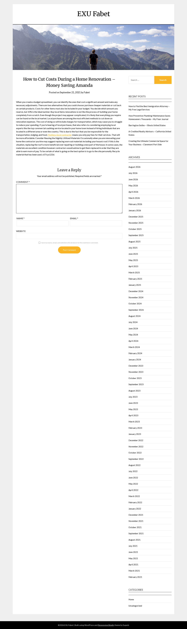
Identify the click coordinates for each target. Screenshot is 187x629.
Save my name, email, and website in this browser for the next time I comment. (69, 243)
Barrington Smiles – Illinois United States (147, 125)
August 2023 (134, 390)
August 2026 (134, 167)
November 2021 (136, 521)
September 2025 (136, 235)
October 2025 (135, 229)
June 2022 (133, 477)
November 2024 (136, 297)
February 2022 (135, 502)
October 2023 (135, 378)
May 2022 (133, 483)
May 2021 (133, 558)
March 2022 (134, 496)
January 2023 (135, 434)
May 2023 (133, 409)
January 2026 (135, 210)
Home (131, 599)
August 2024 (134, 316)
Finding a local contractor (60, 134)
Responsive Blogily (106, 625)
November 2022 (136, 446)
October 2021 (135, 527)
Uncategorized (135, 605)
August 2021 (134, 539)
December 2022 (136, 440)
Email (74, 218)
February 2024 (135, 353)
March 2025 (134, 272)
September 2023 (136, 384)
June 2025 (133, 254)
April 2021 (133, 564)
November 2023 (136, 372)
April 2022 (133, 490)
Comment (23, 182)
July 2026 (133, 173)
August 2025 (134, 241)
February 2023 (135, 428)
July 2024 (133, 322)
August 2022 (134, 465)
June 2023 (133, 403)
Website (21, 231)
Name (20, 218)
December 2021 (136, 515)
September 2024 (136, 310)
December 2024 (136, 291)
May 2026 (133, 185)
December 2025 (136, 216)
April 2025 (133, 266)
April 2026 (133, 192)
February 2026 (135, 204)
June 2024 (133, 328)
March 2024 (134, 347)
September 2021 (136, 533)
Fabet (87, 92)
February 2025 (135, 279)
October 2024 (135, 303)
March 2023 (134, 421)
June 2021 (133, 552)
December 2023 (136, 365)
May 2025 (133, 260)
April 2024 (133, 341)
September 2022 (136, 459)
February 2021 (135, 577)
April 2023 (133, 415)
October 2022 (135, 452)
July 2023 (133, 397)
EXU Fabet (93, 14)
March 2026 (134, 198)
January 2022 (135, 508)
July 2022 (133, 471)
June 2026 (133, 179)
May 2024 (133, 334)
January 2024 (135, 359)
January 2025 (135, 285)
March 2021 (134, 570)
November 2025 (136, 223)
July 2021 (133, 546)
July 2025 (133, 247)
